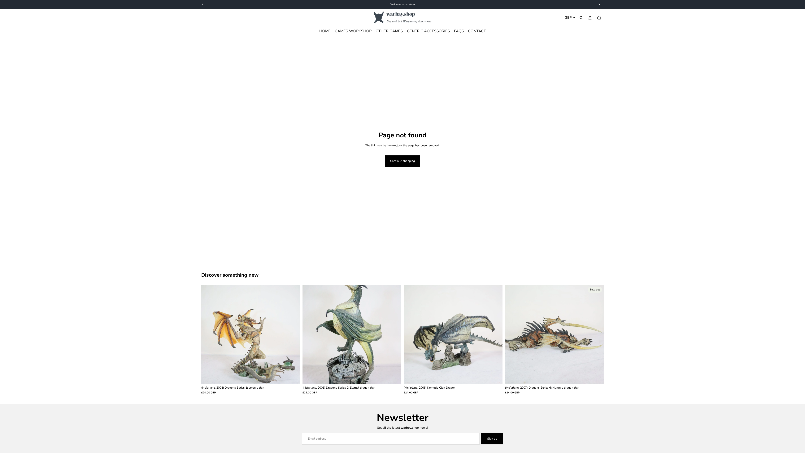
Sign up (492, 439)
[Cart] (599, 17)
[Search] (581, 17)
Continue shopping (402, 161)
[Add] (293, 377)
